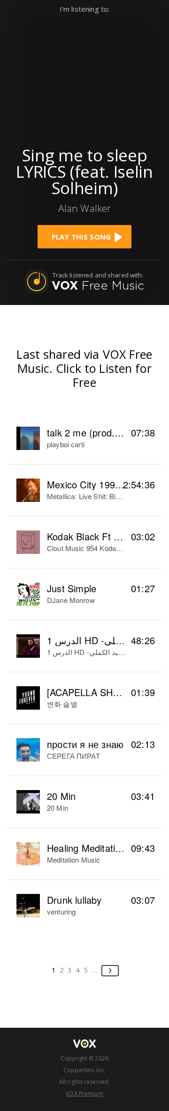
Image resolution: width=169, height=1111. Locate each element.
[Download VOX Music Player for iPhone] (84, 75)
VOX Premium (84, 1093)
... (95, 969)
